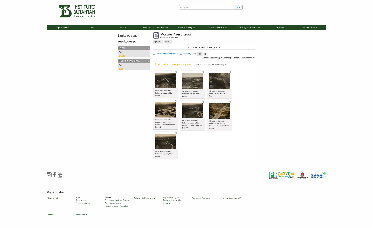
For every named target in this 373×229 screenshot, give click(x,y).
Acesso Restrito (310, 27)
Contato (280, 27)
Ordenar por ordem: (231, 57)
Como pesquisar (83, 203)
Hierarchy (187, 53)
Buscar (238, 7)
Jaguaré (122, 55)
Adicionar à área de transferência (176, 72)
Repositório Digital (187, 27)
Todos (121, 52)
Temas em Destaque (218, 27)
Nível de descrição (129, 61)
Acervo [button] (123, 27)
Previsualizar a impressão (166, 53)
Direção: (205, 57)
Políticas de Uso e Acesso (155, 27)
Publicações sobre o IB (249, 27)
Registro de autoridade (173, 200)
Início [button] (92, 27)
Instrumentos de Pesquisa (116, 206)
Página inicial (62, 27)
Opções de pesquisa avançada (204, 47)
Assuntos (167, 203)
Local (122, 48)
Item (121, 68)
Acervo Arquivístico (113, 203)
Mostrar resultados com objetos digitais (210, 64)
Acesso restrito (82, 214)
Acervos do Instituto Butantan (118, 200)
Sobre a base (81, 200)
